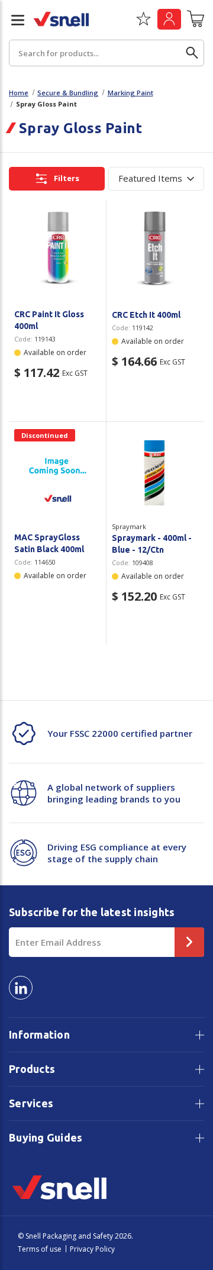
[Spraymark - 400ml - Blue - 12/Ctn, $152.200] (155, 472)
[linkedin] (21, 988)
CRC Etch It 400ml (146, 315)
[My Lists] (143, 23)
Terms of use (40, 1249)
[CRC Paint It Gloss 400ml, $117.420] (57, 250)
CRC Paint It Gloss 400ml (49, 320)
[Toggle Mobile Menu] (13, 20)
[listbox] (156, 179)
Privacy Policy (92, 1249)
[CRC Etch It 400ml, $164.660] (155, 250)
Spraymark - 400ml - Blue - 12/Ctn (152, 544)
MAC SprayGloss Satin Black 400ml (49, 543)
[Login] (169, 19)
